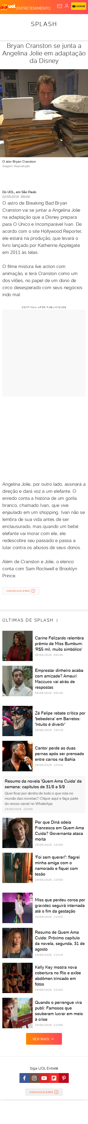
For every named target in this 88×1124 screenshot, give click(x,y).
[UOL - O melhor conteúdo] (8, 7)
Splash (44, 23)
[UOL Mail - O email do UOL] (59, 6)
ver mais (41, 1039)
